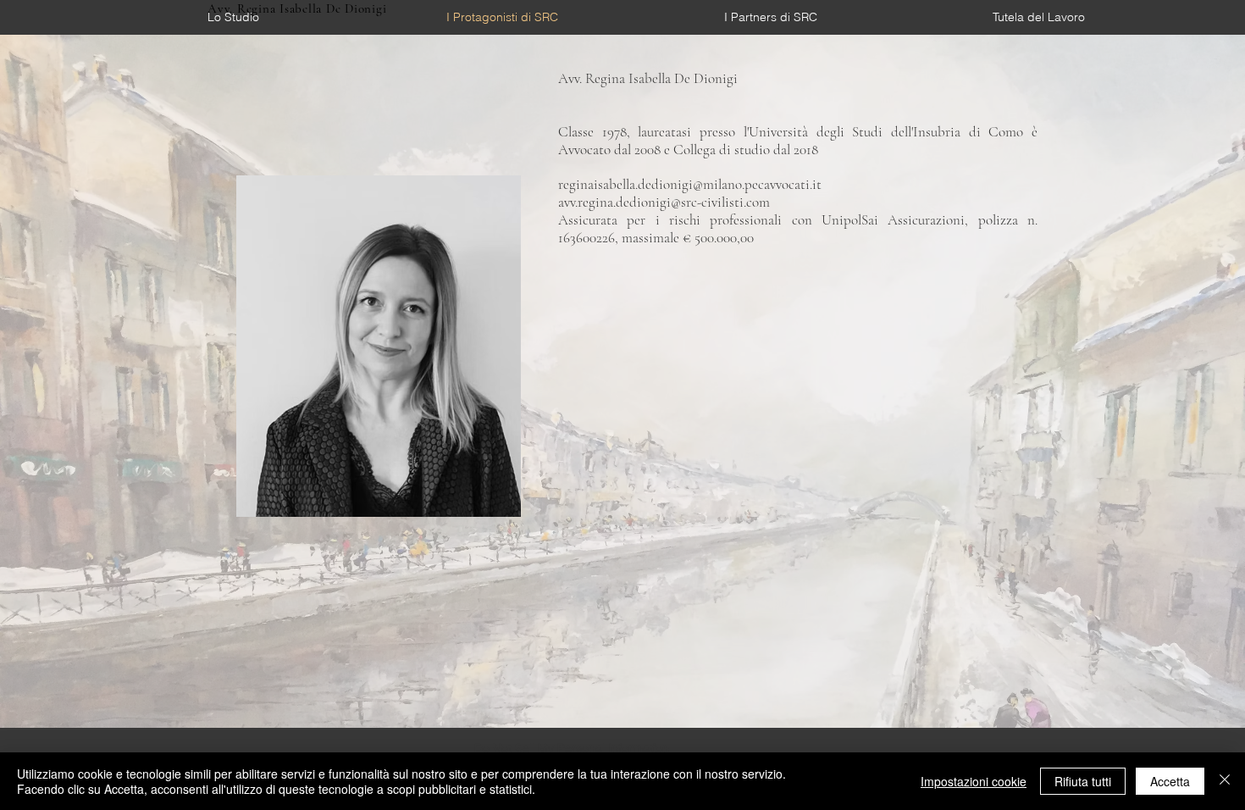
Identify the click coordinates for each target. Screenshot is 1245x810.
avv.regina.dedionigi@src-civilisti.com (664, 202)
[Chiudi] (1225, 781)
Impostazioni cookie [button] (973, 781)
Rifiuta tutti (1082, 781)
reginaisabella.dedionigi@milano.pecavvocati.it (690, 184)
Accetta (1170, 781)
